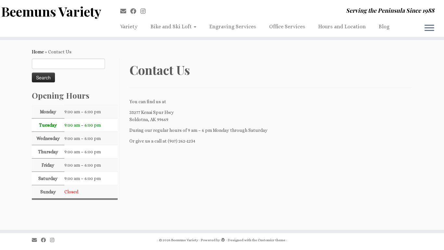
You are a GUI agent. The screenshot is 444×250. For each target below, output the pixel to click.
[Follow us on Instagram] (145, 11)
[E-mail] (125, 11)
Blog (384, 26)
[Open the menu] (429, 28)
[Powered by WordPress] (223, 239)
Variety (128, 26)
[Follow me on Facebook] (135, 11)
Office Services (287, 26)
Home (38, 51)
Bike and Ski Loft (171, 26)
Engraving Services (232, 26)
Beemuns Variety (51, 11)
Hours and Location (342, 26)
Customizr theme (271, 240)
